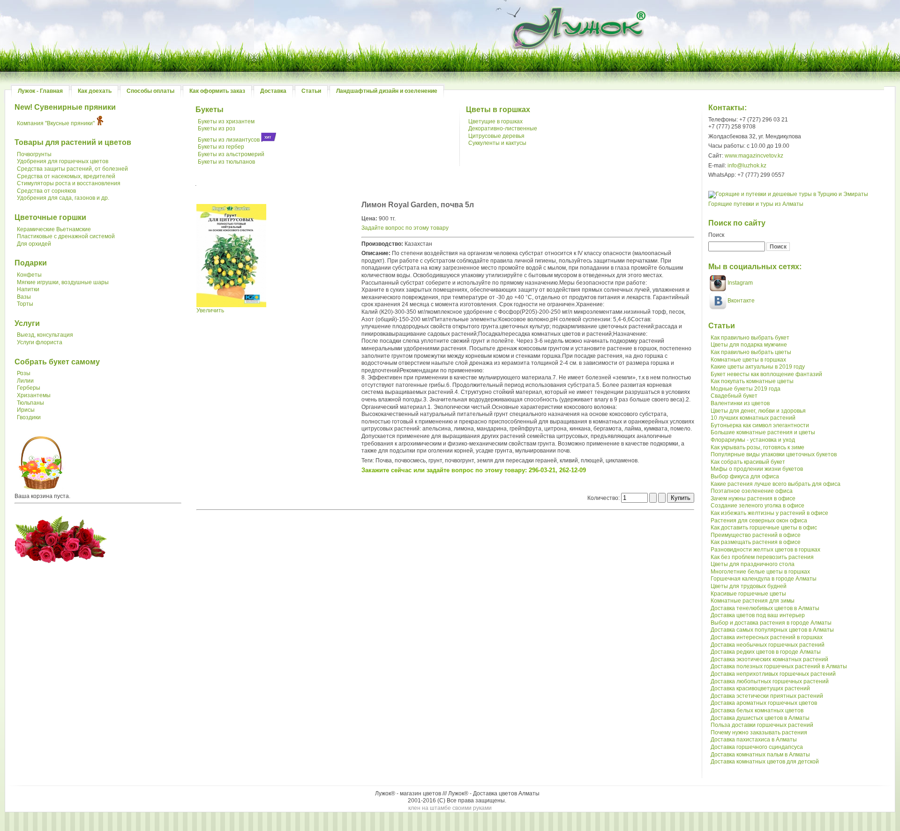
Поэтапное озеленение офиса (752, 491)
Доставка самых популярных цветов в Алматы (772, 630)
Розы (23, 373)
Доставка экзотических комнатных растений (769, 659)
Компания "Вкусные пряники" (56, 123)
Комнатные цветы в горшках (748, 359)
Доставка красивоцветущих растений (760, 688)
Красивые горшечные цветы (748, 593)
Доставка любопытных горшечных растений (770, 681)
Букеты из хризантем (226, 121)
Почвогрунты (34, 154)
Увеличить (210, 310)
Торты (25, 304)
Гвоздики (29, 417)
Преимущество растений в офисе (756, 535)
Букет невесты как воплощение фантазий (766, 374)
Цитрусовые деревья (496, 136)
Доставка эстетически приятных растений (767, 696)
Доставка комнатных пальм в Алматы (760, 754)
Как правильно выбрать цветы (751, 352)
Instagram (739, 283)
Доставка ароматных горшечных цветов (764, 703)
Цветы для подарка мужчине (749, 344)
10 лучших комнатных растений (753, 418)
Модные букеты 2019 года (745, 388)
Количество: (604, 498)
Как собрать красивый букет (748, 462)
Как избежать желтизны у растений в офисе (769, 513)
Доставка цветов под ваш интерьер (758, 615)
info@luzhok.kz (747, 165)
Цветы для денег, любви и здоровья (758, 411)
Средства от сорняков (46, 191)
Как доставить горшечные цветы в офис (764, 527)
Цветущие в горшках (495, 121)
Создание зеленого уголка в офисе (757, 505)
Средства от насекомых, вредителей (66, 176)
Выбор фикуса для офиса (745, 476)
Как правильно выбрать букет (750, 337)
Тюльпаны (30, 403)
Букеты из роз (216, 128)
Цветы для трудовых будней (749, 586)
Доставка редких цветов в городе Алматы (766, 652)
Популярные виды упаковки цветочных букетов (774, 454)
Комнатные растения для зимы (753, 600)
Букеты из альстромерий (231, 154)
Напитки (28, 289)
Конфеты (29, 275)
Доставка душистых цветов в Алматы (760, 718)
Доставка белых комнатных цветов (757, 710)
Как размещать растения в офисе (756, 542)
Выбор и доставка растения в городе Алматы (771, 622)
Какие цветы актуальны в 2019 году (758, 366)
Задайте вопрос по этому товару (405, 228)
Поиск (716, 235)
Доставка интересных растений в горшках (767, 637)
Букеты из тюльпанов (226, 162)
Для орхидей (34, 244)
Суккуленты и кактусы (497, 143)
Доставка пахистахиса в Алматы (754, 739)
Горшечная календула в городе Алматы (764, 578)
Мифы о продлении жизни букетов (757, 469)
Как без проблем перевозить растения (762, 557)
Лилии (25, 381)
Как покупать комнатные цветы (752, 381)
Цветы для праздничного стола (753, 564)
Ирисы (26, 410)
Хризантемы (34, 395)
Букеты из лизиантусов (229, 139)
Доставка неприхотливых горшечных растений (773, 674)
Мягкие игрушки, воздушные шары (63, 282)
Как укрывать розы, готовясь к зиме (757, 447)
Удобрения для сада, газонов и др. (63, 198)
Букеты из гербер (221, 147)
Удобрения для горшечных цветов (62, 161)
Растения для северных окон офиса (759, 520)
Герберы (28, 388)
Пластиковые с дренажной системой (66, 236)
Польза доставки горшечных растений (762, 725)
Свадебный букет (734, 396)
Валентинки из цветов (740, 403)
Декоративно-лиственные (502, 128)
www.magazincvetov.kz (754, 155)
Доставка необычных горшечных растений (768, 645)
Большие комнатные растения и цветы (763, 432)
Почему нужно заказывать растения (759, 732)
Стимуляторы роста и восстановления (68, 183)
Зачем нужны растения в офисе (753, 498)
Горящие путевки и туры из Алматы (755, 204)
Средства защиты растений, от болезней (72, 169)
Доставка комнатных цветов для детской (765, 761)
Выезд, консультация (45, 335)
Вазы (24, 297)
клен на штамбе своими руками (450, 808)
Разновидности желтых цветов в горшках (765, 549)
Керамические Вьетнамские (54, 229)
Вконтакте (741, 300)
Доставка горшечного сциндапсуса (757, 747)
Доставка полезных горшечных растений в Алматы (779, 666)
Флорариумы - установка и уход (753, 440)
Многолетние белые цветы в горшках (760, 571)
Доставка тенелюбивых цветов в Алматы (765, 608)
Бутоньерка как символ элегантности (760, 425)
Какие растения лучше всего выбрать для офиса (775, 484)
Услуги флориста (39, 342)
